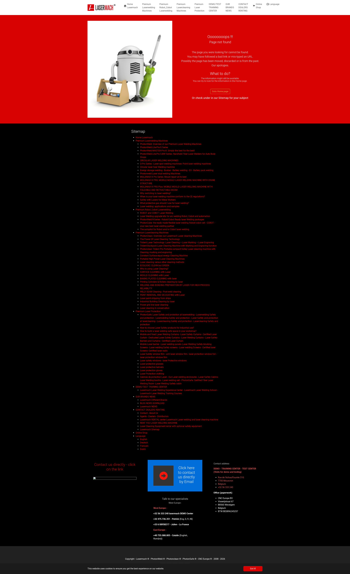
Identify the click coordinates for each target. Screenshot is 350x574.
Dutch (143, 449)
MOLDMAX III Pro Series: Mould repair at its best (163, 177)
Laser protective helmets (152, 367)
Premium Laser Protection (148, 311)
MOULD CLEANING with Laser (154, 275)
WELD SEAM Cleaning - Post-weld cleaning (160, 291)
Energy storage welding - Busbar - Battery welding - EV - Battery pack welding (176, 170)
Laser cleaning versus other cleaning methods (162, 262)
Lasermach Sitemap (149, 429)
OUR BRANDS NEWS (145, 396)
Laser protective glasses (151, 364)
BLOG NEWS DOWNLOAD (152, 403)
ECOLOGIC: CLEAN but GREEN (154, 265)
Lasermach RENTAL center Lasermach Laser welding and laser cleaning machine (179, 419)
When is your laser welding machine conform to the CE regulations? (172, 196)
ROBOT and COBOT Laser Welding (156, 213)
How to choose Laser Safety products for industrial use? (167, 327)
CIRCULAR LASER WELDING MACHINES (159, 160)
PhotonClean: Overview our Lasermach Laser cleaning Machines (171, 236)
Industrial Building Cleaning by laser (157, 301)
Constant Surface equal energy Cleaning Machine (164, 255)
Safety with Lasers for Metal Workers (158, 199)
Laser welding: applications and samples (159, 206)
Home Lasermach (144, 137)
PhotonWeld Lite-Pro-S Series (154, 147)
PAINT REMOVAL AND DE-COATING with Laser (162, 295)
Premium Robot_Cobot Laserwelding (153, 209)
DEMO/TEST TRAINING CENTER (151, 386)
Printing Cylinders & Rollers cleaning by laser (161, 282)
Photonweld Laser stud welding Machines (160, 173)
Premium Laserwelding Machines (152, 140)
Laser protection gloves (151, 370)
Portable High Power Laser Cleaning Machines (162, 259)
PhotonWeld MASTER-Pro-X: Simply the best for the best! (167, 150)
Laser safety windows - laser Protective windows (163, 360)
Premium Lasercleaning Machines (152, 232)
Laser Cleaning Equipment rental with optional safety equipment (171, 426)
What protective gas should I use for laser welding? (164, 203)
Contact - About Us (149, 413)
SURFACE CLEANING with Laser (155, 272)
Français (144, 446)
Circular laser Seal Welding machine (157, 167)
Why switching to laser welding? (155, 193)
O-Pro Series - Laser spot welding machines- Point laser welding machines (175, 163)
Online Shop (141, 432)
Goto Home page (220, 91)
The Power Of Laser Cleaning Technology (160, 239)
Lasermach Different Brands (153, 400)
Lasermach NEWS (148, 406)
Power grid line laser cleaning (154, 304)
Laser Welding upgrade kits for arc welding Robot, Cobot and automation (175, 216)
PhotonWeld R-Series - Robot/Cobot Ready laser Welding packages (172, 219)
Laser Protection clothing (152, 373)
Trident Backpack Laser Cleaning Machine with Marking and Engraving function (178, 245)
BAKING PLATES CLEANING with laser (158, 278)
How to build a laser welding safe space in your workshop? (168, 331)
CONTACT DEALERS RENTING (150, 409)
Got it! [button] (253, 568)
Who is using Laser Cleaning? (154, 268)
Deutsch (144, 442)
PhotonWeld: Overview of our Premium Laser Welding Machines (170, 144)
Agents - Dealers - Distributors (154, 416)
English (143, 439)
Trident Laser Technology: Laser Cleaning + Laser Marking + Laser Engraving (177, 242)
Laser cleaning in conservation (154, 308)
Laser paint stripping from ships (155, 298)
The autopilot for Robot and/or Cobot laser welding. (165, 229)
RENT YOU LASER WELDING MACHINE (158, 423)
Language (140, 436)
